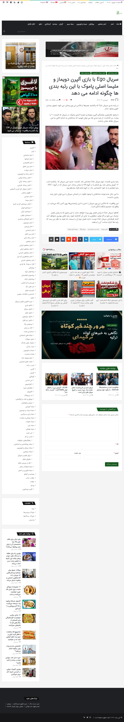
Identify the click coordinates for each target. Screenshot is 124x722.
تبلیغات (90, 2)
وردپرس (31, 520)
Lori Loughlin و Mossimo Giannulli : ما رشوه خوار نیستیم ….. (107, 389)
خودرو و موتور (29, 290)
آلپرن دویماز (104, 229)
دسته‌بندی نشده (29, 331)
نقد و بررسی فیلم (24, 463)
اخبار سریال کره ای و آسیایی (20, 189)
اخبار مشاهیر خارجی (25, 253)
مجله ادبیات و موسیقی (26, 410)
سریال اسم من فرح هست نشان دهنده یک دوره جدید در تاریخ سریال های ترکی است (82, 390)
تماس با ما (71, 2)
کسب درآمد (30, 365)
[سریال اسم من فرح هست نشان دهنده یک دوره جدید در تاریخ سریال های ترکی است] (82, 379)
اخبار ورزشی (28, 226)
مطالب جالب (30, 478)
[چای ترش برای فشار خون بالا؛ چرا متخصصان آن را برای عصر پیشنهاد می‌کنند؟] (29, 542)
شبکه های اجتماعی (25, 335)
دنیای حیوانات (29, 339)
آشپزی (32, 147)
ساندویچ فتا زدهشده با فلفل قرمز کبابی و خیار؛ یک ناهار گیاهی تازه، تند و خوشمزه (13, 635)
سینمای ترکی (26, 211)
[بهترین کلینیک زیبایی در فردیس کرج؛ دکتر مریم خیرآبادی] (29, 672)
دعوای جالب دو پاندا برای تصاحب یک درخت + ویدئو (21, 129)
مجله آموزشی (29, 406)
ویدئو (32, 485)
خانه (118, 24)
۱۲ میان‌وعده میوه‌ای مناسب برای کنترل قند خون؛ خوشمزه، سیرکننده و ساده (13, 590)
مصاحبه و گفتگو (29, 474)
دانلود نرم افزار (27, 320)
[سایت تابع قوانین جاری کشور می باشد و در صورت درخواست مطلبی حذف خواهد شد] (82, 49)
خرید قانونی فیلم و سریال (23, 301)
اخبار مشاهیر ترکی (26, 249)
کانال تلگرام (31, 24)
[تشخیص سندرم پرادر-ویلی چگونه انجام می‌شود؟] (29, 649)
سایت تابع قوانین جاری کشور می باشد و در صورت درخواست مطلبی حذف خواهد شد (82, 40)
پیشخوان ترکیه (85, 73)
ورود (32, 508)
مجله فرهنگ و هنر (26, 466)
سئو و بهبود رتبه (27, 358)
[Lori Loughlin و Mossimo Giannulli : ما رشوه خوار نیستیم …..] (107, 379)
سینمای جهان (26, 215)
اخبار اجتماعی (27, 155)
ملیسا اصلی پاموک (73, 229)
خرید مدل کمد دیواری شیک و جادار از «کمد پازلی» (13, 660)
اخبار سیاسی (28, 196)
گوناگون (31, 376)
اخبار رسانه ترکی (107, 65)
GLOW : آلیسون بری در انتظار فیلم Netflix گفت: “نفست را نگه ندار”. (56, 390)
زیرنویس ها (28, 324)
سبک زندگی (30, 346)
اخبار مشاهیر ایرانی (25, 245)
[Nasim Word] (119, 13)
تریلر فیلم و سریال (24, 455)
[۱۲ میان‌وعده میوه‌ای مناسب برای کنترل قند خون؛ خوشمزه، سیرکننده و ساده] (29, 590)
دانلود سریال (28, 309)
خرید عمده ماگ (34, 704)
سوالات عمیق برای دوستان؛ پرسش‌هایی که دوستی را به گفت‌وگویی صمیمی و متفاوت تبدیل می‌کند (13, 575)
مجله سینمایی (27, 451)
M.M (112, 100)
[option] (82, 335)
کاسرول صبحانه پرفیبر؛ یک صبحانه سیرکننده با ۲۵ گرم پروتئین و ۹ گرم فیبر (13, 605)
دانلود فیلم (28, 313)
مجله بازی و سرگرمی (27, 414)
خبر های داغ (30, 286)
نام (117, 444)
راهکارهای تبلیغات (24, 440)
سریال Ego (83, 229)
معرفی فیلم (27, 459)
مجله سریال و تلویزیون (24, 448)
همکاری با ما (82, 2)
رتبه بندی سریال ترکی (93, 229)
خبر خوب (29, 433)
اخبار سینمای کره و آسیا (22, 204)
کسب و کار (28, 436)
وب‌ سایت (77, 453)
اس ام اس (28, 380)
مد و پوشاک (28, 395)
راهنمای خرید (27, 388)
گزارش (61, 24)
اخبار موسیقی (27, 223)
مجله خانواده (30, 421)
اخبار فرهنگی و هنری (25, 219)
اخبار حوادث (28, 170)
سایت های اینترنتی (25, 361)
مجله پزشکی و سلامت (27, 418)
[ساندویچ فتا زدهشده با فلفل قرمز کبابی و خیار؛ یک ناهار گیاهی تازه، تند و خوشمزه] (29, 635)
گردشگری (48, 24)
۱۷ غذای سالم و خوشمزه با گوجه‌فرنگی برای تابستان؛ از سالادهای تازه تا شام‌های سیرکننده (13, 620)
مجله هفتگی (30, 429)
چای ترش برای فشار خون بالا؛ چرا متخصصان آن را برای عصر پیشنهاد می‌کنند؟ (13, 543)
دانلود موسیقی (27, 316)
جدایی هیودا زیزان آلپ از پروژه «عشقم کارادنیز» (98, 336)
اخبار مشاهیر (102, 24)
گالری (32, 369)
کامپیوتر (29, 391)
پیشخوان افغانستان (27, 275)
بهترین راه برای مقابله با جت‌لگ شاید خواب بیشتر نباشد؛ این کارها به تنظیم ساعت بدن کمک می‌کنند (13, 558)
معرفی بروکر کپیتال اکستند (15, 706)
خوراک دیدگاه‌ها (28, 516)
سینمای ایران (26, 208)
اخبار (112, 24)
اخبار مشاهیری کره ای (24, 256)
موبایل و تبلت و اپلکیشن (24, 399)
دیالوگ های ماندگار (27, 343)
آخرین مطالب (99, 2)
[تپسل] (4, 78)
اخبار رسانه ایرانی (24, 178)
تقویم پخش (26, 193)
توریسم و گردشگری (27, 283)
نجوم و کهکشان (26, 403)
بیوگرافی (91, 24)
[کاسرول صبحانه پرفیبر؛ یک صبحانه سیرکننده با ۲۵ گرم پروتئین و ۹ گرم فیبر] (29, 604)
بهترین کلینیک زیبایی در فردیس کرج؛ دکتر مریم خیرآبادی (24, 63)
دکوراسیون (28, 384)
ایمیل (116, 453)
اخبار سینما (28, 200)
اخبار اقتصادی (27, 162)
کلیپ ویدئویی (27, 489)
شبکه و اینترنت (29, 354)
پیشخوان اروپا (29, 271)
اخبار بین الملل (27, 166)
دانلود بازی (28, 305)
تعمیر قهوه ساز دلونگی (32, 706)
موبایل (9, 704)
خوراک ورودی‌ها (28, 512)
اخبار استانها (28, 159)
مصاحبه (54, 24)
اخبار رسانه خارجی (24, 185)
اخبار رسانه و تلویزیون (98, 73)
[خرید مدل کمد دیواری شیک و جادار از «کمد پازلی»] (29, 660)
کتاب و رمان (28, 328)
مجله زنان (31, 425)
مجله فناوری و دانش (25, 470)
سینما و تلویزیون (81, 24)
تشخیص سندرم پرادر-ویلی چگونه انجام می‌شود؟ (13, 648)
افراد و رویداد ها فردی (27, 264)
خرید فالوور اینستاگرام (20, 704)
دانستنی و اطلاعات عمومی (25, 294)
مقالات (32, 481)
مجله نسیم (70, 24)
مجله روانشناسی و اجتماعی (23, 444)
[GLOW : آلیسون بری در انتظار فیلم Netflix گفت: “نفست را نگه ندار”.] (56, 379)
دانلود (40, 24)
